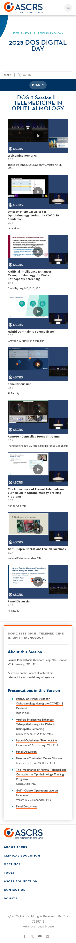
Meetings (12, 864)
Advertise (29, 926)
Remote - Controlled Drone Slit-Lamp (39, 758)
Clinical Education (22, 856)
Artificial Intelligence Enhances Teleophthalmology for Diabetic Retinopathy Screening (35, 724)
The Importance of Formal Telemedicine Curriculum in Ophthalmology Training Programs (41, 774)
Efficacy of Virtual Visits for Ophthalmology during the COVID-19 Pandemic (39, 703)
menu (36, 85)
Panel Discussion (26, 751)
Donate (10, 898)
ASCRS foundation (21, 881)
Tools (9, 873)
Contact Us (14, 890)
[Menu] (68, 8)
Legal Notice (46, 926)
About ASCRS (15, 847)
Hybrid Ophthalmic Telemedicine (36, 740)
